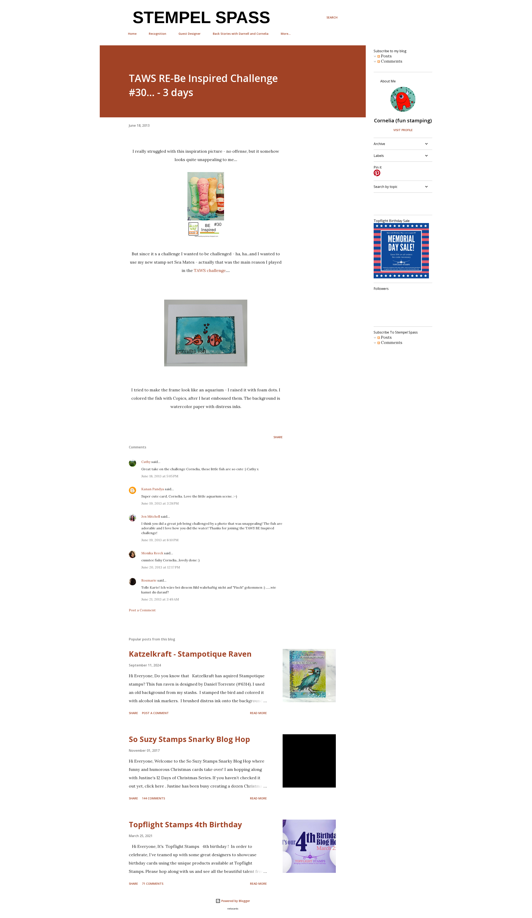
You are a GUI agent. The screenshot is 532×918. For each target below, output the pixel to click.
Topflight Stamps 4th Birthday (185, 824)
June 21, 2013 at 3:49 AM (160, 599)
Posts (386, 55)
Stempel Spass (199, 17)
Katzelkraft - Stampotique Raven (190, 654)
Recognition (157, 34)
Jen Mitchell (150, 516)
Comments (391, 61)
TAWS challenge (210, 270)
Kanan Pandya (152, 489)
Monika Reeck (152, 553)
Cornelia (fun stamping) (403, 120)
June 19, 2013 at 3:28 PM (160, 503)
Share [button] (278, 437)
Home (132, 34)
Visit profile (403, 130)
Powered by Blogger (235, 901)
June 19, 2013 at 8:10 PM (160, 540)
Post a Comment (142, 610)
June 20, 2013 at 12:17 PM (160, 567)
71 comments (152, 884)
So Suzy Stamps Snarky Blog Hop (189, 739)
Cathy (145, 462)
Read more (258, 713)
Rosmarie (148, 580)
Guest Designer (190, 34)
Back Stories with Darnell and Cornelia (240, 34)
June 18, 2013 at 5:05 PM (159, 476)
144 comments (153, 798)
